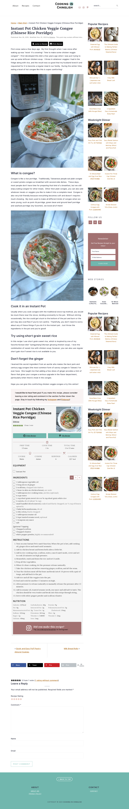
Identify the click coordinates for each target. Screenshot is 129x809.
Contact (94, 791)
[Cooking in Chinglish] (64, 8)
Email (13, 751)
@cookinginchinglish (46, 629)
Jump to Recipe (40, 44)
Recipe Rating (17, 696)
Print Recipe (57, 44)
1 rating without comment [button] (46, 680)
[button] (14, 425)
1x (72, 477)
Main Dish (22, 23)
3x (79, 477)
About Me (35, 791)
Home (13, 23)
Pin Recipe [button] (66, 436)
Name (13, 739)
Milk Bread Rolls (71, 649)
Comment (16, 705)
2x (75, 477)
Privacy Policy (35, 794)
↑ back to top (64, 779)
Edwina (16, 421)
